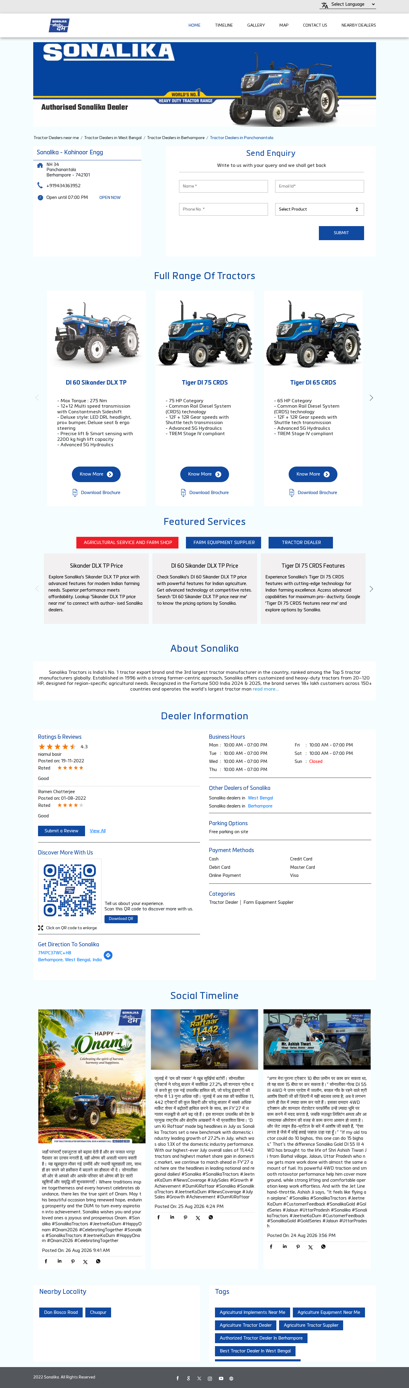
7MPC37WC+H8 (54, 953)
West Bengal (260, 798)
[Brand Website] (231, 1378)
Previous (38, 397)
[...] (204, 1040)
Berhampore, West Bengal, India (70, 960)
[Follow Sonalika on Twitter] (199, 1378)
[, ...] (92, 1077)
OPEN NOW (110, 198)
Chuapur (98, 1312)
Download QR (121, 919)
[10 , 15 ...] (317, 1040)
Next (371, 397)
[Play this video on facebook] (204, 1041)
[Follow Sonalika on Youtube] (220, 1378)
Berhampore (260, 806)
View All (98, 831)
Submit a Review (61, 831)
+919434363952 (63, 186)
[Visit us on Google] (188, 1378)
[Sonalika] (59, 25)
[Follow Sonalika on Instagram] (210, 1378)
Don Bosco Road (61, 1312)
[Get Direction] (108, 958)
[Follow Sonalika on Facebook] (177, 1378)
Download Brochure (100, 492)
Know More (91, 474)
